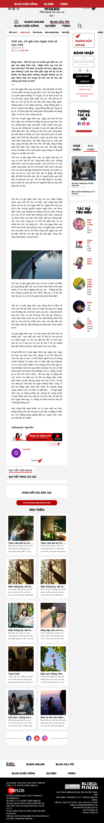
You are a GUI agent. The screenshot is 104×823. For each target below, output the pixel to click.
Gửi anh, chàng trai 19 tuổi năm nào (21, 717)
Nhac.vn (94, 813)
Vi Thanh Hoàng (90, 321)
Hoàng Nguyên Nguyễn (90, 261)
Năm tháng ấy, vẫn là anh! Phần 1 (21, 630)
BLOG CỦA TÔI (59, 21)
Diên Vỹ (89, 241)
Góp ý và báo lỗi (90, 810)
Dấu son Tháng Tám (51, 674)
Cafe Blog (25, 32)
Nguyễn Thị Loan (90, 222)
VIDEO (64, 4)
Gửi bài (86, 8)
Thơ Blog (37, 32)
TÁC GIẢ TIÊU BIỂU (84, 210)
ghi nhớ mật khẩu (85, 86)
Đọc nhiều (90, 147)
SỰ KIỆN (49, 4)
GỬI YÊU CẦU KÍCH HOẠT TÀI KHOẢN (84, 95)
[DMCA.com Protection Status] (72, 786)
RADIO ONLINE (34, 21)
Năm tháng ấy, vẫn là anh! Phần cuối (21, 586)
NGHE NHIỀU (77, 147)
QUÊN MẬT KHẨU (85, 89)
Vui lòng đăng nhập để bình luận (36, 503)
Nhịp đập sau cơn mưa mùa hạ (53, 630)
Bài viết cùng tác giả (22, 476)
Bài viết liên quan (20, 470)
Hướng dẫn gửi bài (83, 43)
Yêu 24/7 (13, 32)
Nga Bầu (25, 50)
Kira (89, 302)
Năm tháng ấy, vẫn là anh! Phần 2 (53, 586)
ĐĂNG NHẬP (82, 76)
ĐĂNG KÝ (85, 81)
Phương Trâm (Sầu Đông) (90, 283)
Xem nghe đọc (52, 32)
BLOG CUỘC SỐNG (26, 4)
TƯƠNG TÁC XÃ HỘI (84, 115)
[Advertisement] (52, 750)
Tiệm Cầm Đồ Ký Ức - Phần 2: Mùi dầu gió (21, 543)
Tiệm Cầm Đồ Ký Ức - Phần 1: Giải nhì (53, 543)
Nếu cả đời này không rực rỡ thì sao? (53, 717)
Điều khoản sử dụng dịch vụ (85, 808)
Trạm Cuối (13, 674)
